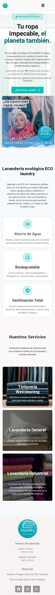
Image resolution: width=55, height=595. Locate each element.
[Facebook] (18, 589)
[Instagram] (27, 589)
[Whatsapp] (36, 589)
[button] (43, 5)
